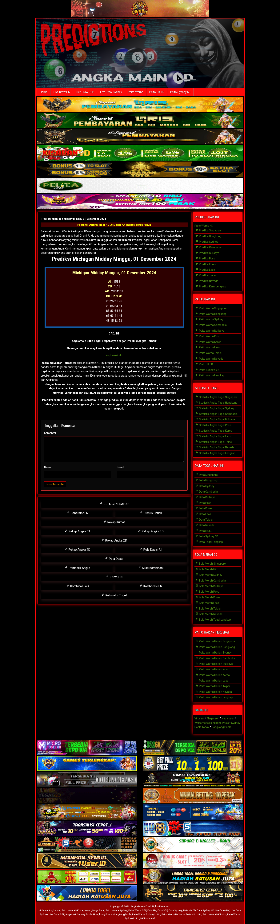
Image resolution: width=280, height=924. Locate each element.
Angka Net (55, 910)
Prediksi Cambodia (210, 247)
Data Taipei (205, 519)
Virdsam (199, 718)
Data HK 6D (205, 530)
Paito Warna (135, 92)
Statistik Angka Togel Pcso (214, 425)
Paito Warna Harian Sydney (215, 652)
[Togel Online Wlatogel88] (87, 844)
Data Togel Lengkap (210, 541)
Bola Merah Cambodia (212, 580)
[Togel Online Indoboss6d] (193, 747)
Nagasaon (213, 718)
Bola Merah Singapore (212, 563)
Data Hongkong (208, 480)
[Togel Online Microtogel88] (87, 747)
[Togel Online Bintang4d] (87, 828)
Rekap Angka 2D (115, 540)
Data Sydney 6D (208, 536)
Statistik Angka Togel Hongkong (217, 402)
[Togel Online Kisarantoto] (140, 169)
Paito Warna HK (203, 225)
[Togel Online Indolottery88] (193, 828)
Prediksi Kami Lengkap (212, 286)
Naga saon (228, 718)
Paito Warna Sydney (210, 319)
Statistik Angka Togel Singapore (218, 397)
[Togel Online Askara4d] (87, 812)
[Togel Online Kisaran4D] (140, 153)
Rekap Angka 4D (79, 549)
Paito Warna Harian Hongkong (216, 647)
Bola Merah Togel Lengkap (214, 619)
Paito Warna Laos (209, 347)
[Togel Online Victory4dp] (87, 763)
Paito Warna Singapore (212, 308)
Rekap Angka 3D (152, 531)
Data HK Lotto (194, 914)
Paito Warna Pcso (209, 336)
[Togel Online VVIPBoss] (140, 104)
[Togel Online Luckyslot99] (193, 763)
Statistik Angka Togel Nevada (216, 447)
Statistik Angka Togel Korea (215, 430)
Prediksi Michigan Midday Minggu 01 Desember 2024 (73, 219)
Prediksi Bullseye (208, 252)
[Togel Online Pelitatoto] (140, 185)
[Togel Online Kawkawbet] (87, 780)
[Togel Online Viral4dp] (140, 201)
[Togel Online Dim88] (140, 120)
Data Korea (205, 508)
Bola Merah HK (207, 569)
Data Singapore (208, 474)
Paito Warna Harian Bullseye (215, 663)
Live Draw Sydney (111, 92)
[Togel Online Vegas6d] (87, 796)
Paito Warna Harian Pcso (213, 669)
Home (43, 92)
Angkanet (70, 914)
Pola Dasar (115, 559)
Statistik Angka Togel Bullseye (216, 419)
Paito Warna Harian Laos (213, 680)
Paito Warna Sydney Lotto (146, 914)
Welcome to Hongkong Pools (211, 722)
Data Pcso (204, 502)
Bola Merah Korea (209, 597)
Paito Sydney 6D (180, 92)
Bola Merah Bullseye (210, 586)
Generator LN (79, 513)
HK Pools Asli (147, 918)
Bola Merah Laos (208, 602)
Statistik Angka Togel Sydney (216, 408)
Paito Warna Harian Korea (214, 675)
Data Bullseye (206, 497)
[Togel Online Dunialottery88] (193, 796)
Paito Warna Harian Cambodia (216, 658)
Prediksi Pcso (206, 258)
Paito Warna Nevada (210, 358)
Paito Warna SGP (137, 910)
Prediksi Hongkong (209, 236)
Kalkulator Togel (116, 595)
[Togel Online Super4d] (140, 137)
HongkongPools (122, 914)
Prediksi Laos (206, 269)
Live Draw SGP (85, 92)
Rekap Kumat (115, 522)
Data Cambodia (208, 491)
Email (120, 467)
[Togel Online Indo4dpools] (87, 893)
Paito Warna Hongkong (212, 313)
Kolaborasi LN (152, 586)
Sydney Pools (84, 914)
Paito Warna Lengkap (211, 375)
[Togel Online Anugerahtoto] (193, 812)
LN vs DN (115, 577)
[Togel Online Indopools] (193, 860)
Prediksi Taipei (207, 275)
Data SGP (162, 910)
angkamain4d (114, 355)
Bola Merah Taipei (209, 608)
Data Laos (204, 514)
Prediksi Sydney (208, 241)
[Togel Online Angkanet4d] (193, 844)
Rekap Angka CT (79, 531)
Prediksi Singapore (210, 230)
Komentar (50, 432)
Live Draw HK (62, 92)
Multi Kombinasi (152, 568)
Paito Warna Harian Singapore (216, 641)
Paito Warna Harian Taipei (214, 686)
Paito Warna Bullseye (211, 330)
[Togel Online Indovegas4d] (193, 893)
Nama (47, 467)
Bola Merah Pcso (208, 591)
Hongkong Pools (221, 727)
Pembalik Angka (79, 568)
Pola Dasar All (152, 549)
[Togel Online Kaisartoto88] (87, 877)
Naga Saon (98, 910)
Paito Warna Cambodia (212, 324)
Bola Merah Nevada (210, 614)
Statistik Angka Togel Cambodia (218, 413)
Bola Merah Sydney (210, 574)
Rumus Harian (152, 513)
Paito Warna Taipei (210, 352)
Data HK (151, 910)
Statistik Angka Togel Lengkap (216, 453)
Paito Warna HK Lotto (173, 914)
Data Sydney (206, 486)
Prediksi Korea (207, 264)
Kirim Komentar (55, 484)
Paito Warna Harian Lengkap (215, 697)
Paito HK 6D (156, 92)
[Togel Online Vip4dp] (193, 780)
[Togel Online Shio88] (193, 877)
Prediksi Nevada (208, 280)
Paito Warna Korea (209, 341)
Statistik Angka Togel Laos (214, 436)
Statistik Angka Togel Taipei (215, 441)
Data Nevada (206, 525)
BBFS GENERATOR (116, 504)
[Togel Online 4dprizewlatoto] (87, 860)
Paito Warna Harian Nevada (215, 691)
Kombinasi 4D (79, 586)
